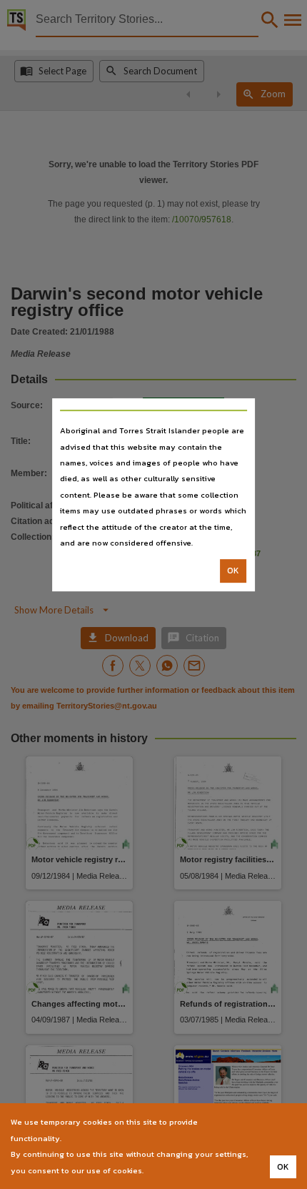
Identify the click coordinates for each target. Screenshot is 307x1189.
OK (233, 571)
